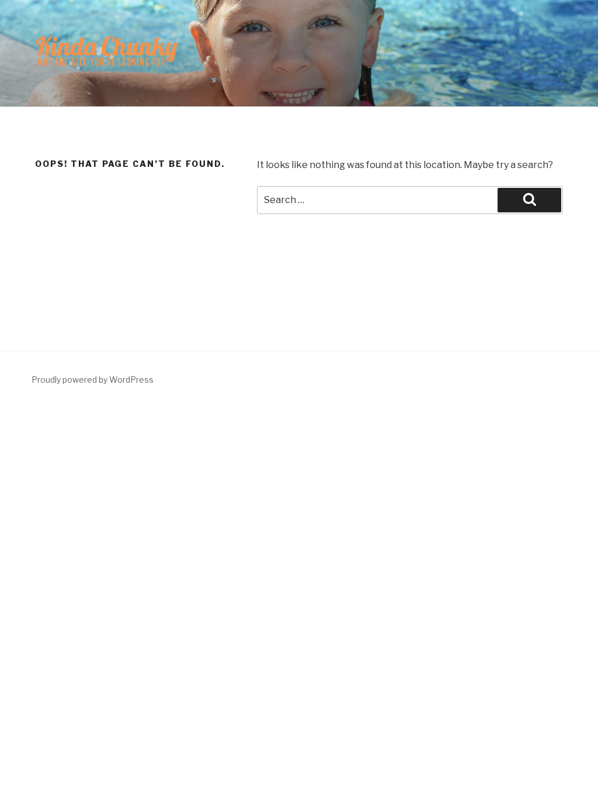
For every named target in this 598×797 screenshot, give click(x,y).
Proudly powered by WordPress (93, 379)
